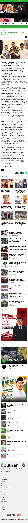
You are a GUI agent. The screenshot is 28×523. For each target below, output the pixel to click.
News (2, 497)
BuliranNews (13, 519)
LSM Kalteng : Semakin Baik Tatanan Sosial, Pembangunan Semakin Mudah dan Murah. (7, 208)
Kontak (2, 485)
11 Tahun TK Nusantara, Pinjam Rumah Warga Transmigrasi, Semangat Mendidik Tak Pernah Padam (17, 279)
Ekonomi (3, 509)
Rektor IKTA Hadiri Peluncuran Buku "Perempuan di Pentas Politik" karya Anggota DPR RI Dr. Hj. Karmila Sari (6, 191)
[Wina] (3, 424)
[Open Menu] (24, 23)
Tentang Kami (4, 479)
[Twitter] (21, 173)
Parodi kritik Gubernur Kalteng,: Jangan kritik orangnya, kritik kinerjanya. (20, 224)
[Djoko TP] (3, 442)
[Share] (26, 37)
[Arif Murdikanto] (3, 405)
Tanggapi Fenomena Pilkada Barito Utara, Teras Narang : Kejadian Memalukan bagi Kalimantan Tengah (20, 208)
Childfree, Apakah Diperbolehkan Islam (17, 454)
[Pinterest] (13, 515)
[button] (22, 23)
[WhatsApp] (26, 173)
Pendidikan (3, 503)
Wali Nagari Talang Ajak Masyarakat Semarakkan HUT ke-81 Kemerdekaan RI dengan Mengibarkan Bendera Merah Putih (17, 264)
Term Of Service (4, 489)
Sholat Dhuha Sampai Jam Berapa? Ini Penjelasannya (16, 448)
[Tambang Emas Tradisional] (4, 272)
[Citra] (3, 411)
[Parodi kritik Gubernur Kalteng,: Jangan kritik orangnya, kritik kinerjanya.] (21, 216)
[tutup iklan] (19, 1)
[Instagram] (18, 515)
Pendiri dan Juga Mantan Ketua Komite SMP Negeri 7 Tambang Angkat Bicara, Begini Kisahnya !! (17, 303)
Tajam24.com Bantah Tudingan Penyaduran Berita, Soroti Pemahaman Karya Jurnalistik (16, 232)
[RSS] (20, 515)
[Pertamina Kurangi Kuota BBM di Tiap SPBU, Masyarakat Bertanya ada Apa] (4, 256)
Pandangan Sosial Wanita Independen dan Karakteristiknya (16, 404)
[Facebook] (18, 173)
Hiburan (3, 507)
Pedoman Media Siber (6, 487)
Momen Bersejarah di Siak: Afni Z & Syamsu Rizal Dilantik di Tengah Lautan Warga (20, 191)
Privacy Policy (4, 491)
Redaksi (3, 481)
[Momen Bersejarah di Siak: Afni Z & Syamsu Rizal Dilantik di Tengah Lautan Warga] (21, 184)
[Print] (16, 173)
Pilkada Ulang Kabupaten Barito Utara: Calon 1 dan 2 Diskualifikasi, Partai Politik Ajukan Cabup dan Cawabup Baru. (7, 224)
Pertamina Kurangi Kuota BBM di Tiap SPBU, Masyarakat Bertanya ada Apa (18, 256)
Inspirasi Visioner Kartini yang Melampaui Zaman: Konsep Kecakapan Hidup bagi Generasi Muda (16, 423)
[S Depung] (3, 417)
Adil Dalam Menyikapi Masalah (14, 417)
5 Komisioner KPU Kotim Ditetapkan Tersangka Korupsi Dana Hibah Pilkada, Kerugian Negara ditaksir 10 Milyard (17, 248)
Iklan (2, 483)
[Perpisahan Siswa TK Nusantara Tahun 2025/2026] (4, 280)
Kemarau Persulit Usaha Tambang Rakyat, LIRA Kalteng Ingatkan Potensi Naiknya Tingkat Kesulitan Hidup (17, 272)
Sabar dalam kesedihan (13, 436)
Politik (2, 505)
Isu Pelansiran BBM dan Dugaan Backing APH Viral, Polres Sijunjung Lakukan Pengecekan (17, 240)
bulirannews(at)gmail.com (9, 474)
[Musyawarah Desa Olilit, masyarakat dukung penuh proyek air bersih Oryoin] (4, 288)
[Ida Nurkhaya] (3, 449)
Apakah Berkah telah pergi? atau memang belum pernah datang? (15, 430)
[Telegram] (23, 173)
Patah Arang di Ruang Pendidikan (15, 410)
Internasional (4, 501)
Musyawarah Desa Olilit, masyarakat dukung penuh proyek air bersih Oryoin (17, 287)
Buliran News (3, 36)
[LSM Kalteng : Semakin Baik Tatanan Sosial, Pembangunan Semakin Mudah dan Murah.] (7, 200)
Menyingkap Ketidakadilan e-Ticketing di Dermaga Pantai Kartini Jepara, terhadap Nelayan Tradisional (17, 442)
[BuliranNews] (7, 23)
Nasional (3, 499)
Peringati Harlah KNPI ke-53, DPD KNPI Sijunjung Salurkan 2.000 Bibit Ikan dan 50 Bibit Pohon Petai (17, 295)
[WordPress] (15, 515)
